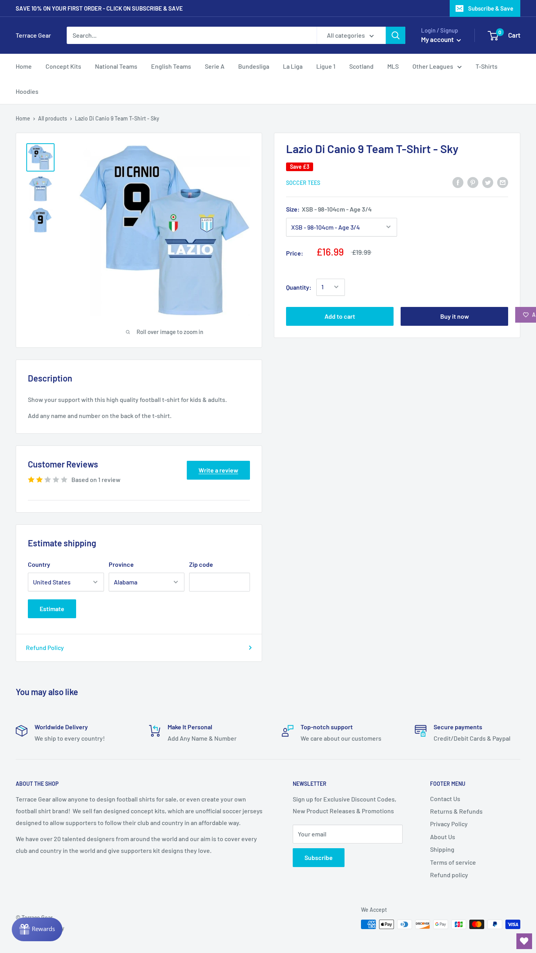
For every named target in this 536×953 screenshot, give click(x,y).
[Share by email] (502, 182)
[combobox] (192, 35)
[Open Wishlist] (524, 941)
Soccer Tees (303, 182)
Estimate (52, 608)
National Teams (116, 66)
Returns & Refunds (456, 811)
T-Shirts (487, 66)
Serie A (214, 66)
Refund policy (449, 874)
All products (52, 118)
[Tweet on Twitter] (487, 182)
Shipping (442, 849)
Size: (329, 209)
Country (39, 564)
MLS (393, 66)
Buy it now (454, 315)
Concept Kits (63, 66)
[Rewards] (37, 929)
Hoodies (27, 91)
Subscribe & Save (490, 8)
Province (121, 564)
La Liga (293, 66)
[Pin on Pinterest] (472, 182)
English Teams (171, 66)
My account (438, 39)
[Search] (395, 35)
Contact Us (445, 798)
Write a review (218, 470)
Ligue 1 (325, 66)
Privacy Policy (449, 823)
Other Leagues (432, 66)
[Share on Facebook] (457, 182)
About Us (442, 836)
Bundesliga (253, 66)
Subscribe (318, 857)
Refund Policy (45, 647)
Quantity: (299, 286)
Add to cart (340, 315)
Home (24, 66)
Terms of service (453, 862)
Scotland (361, 66)
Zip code (201, 564)
